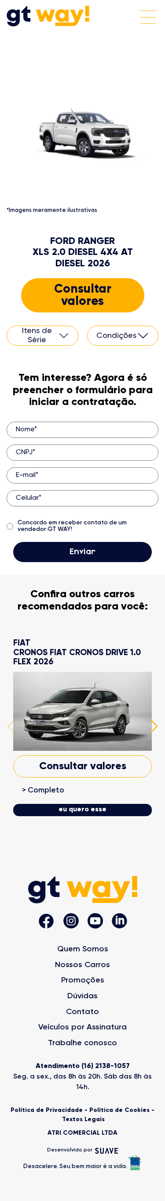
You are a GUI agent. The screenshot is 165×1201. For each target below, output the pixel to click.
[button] (11, 728)
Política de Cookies (119, 1110)
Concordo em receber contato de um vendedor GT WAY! (72, 526)
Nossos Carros (82, 965)
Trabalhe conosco (82, 1043)
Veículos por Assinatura (82, 1027)
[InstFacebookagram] (46, 922)
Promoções (82, 980)
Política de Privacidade (47, 1110)
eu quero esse (82, 809)
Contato (82, 1012)
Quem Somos (82, 949)
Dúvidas (82, 996)
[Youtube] (95, 922)
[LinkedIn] (119, 922)
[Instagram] (71, 922)
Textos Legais (83, 1119)
